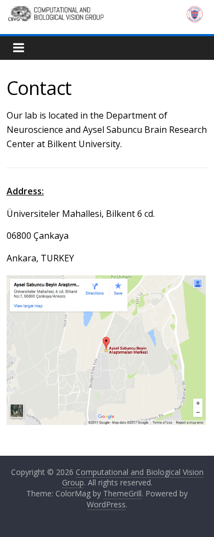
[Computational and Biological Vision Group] (107, 12)
